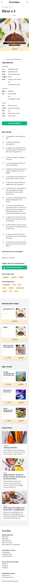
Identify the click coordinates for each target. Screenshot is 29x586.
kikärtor (21, 277)
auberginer (5, 277)
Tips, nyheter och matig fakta (11, 544)
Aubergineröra (6, 284)
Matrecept (5, 537)
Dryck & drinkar (6, 540)
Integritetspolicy (7, 556)
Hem (3, 6)
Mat (14, 284)
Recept (6, 6)
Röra (19, 284)
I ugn (11, 291)
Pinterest (4, 564)
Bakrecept (5, 539)
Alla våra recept (7, 542)
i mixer (4, 291)
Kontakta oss (6, 575)
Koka (16, 291)
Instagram (5, 565)
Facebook (5, 567)
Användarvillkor (7, 554)
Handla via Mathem (14, 123)
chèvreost (14, 277)
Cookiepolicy (6, 552)
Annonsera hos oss (7, 577)
